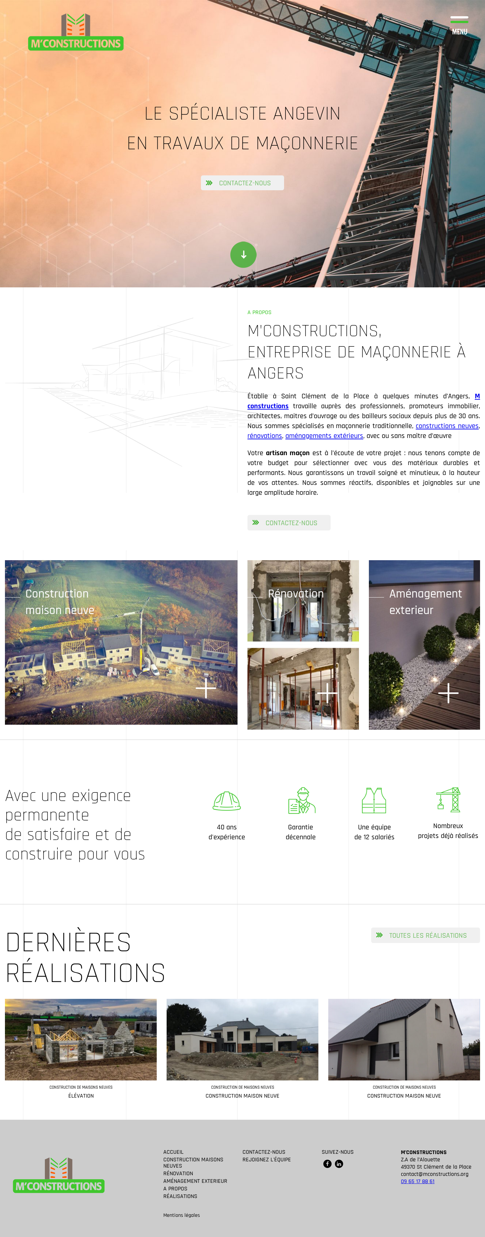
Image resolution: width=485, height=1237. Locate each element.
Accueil (173, 1152)
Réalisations (180, 1196)
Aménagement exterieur (425, 602)
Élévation (81, 1096)
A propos (175, 1188)
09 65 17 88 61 (418, 1181)
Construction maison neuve (59, 602)
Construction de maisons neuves (81, 1087)
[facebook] (327, 1164)
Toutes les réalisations (428, 935)
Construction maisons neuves (193, 1163)
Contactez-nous (245, 183)
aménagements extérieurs (324, 436)
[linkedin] (339, 1164)
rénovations (264, 436)
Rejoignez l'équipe (266, 1159)
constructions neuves (447, 426)
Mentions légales (181, 1215)
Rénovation (296, 594)
